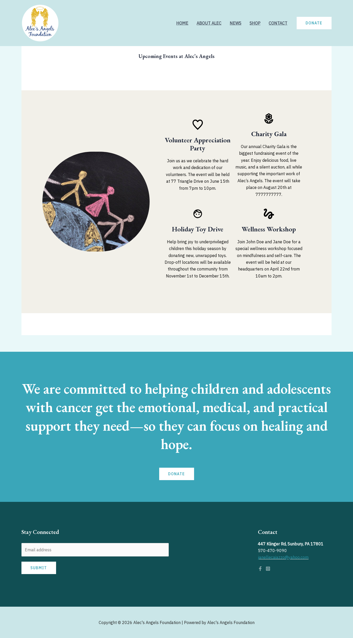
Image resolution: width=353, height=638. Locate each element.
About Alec (209, 23)
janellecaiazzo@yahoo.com (283, 557)
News (235, 23)
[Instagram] (268, 568)
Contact (278, 23)
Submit (38, 568)
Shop (255, 23)
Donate (176, 474)
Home (182, 23)
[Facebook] (260, 568)
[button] (314, 23)
